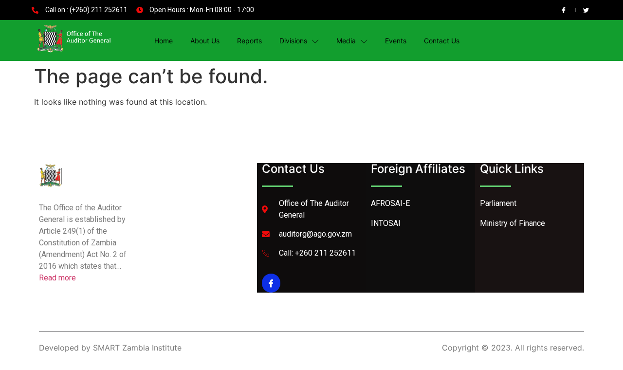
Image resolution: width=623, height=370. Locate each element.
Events (395, 41)
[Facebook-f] (271, 283)
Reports (249, 41)
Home (163, 41)
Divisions (293, 41)
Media (346, 41)
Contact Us (441, 41)
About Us (205, 41)
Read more (57, 277)
